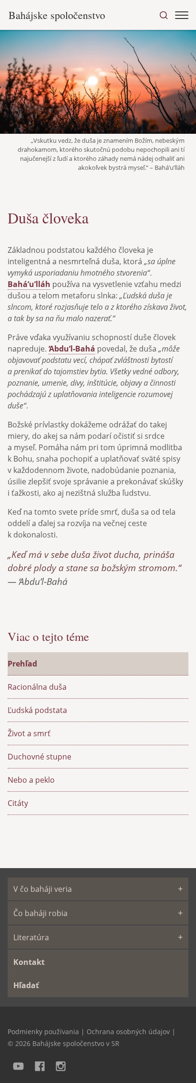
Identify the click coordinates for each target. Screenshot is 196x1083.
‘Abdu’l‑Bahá (72, 348)
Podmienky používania (43, 1031)
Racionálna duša (37, 687)
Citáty (18, 803)
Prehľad (22, 663)
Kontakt (29, 962)
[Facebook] (39, 1065)
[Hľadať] (163, 15)
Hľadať (26, 985)
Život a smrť (29, 733)
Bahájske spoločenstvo (57, 15)
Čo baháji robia (40, 913)
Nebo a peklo (31, 780)
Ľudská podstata (37, 710)
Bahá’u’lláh (29, 284)
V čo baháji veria (42, 889)
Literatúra (31, 937)
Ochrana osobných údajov (128, 1031)
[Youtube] (18, 1065)
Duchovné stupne (39, 756)
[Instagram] (61, 1065)
